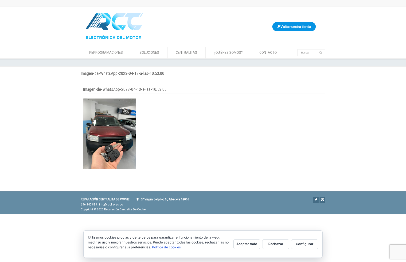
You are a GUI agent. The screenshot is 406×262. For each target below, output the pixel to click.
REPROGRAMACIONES (106, 52)
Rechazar (275, 244)
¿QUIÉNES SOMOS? (228, 52)
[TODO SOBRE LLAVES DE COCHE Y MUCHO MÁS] (114, 38)
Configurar (304, 244)
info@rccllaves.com (112, 204)
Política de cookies (166, 247)
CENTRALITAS (186, 52)
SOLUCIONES (149, 52)
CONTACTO (268, 52)
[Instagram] (322, 200)
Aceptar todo (246, 244)
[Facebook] (316, 200)
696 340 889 (89, 204)
